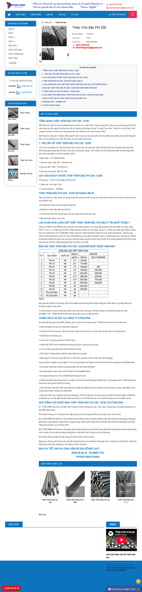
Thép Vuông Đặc (16, 54)
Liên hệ (49, 14)
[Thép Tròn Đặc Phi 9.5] (100, 485)
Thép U (11, 41)
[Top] (138, 581)
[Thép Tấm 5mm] (14, 160)
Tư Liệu (74, 14)
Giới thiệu (21, 14)
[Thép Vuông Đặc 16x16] (14, 113)
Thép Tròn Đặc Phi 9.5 (100, 500)
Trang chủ (48, 22)
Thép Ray (12, 46)
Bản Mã (13, 63)
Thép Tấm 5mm (26, 160)
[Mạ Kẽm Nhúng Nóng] (14, 174)
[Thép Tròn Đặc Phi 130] (50, 485)
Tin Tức (62, 14)
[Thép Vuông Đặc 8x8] (14, 129)
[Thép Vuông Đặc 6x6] (14, 144)
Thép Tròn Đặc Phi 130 (50, 501)
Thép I (11, 33)
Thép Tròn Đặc (15, 50)
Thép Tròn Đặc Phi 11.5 (126, 501)
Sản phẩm (36, 14)
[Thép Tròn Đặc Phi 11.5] (125, 485)
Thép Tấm (12, 58)
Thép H (11, 29)
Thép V (11, 37)
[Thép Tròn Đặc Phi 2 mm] (75, 485)
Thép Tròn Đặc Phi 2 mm (75, 501)
